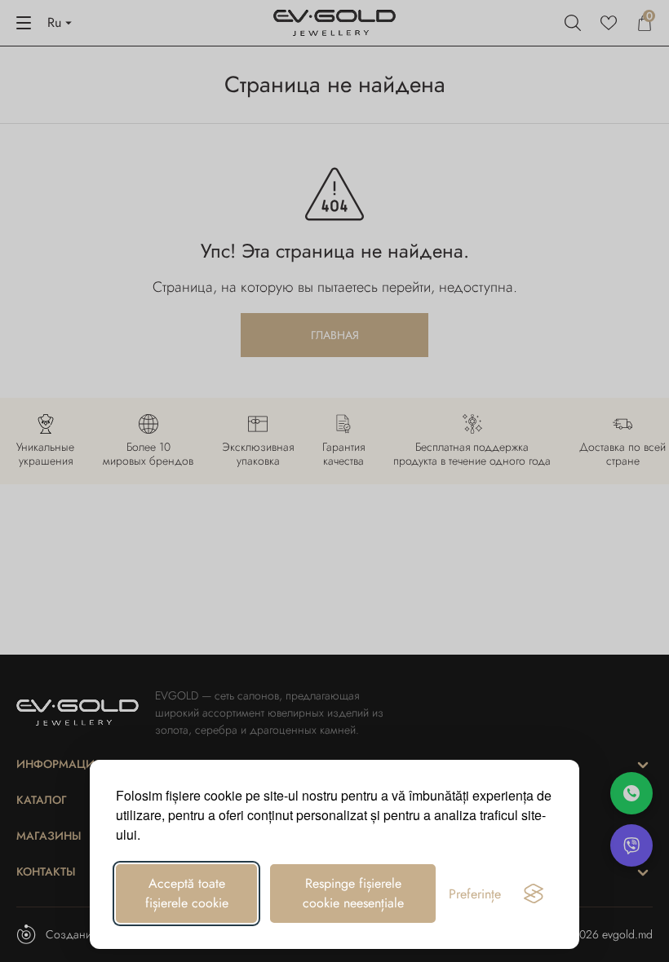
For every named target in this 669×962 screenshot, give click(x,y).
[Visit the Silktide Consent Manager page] (533, 893)
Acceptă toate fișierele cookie (186, 893)
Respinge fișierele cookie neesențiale (353, 893)
